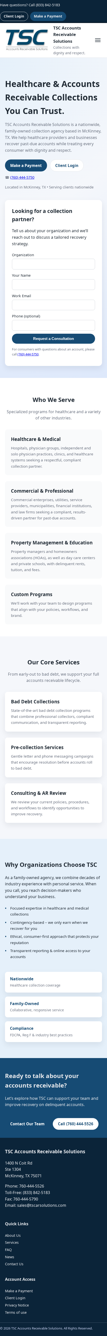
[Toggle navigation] (98, 40)
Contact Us (14, 1264)
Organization (23, 254)
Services (12, 1242)
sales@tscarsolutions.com (41, 1205)
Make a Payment (48, 16)
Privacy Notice (17, 1305)
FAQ (8, 1249)
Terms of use (16, 1312)
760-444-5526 (31, 1186)
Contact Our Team (27, 1123)
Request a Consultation (53, 338)
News (9, 1257)
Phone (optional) (26, 316)
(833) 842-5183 (48, 4)
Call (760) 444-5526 (75, 1123)
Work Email (21, 295)
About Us (13, 1235)
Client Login (14, 16)
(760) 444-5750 (22, 177)
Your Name (21, 275)
